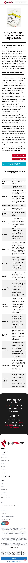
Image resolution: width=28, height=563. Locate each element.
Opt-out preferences (11, 561)
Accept (14, 558)
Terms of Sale (4, 513)
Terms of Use (4, 510)
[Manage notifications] (25, 560)
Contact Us (3, 469)
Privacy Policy (18, 561)
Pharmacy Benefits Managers (7, 516)
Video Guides (4, 457)
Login (2, 483)
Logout (2, 486)
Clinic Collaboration (5, 507)
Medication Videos (5, 460)
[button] (26, 547)
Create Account (4, 454)
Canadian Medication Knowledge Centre (9, 505)
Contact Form (14, 428)
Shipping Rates (4, 492)
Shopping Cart (4, 489)
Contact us (10, 406)
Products (3, 463)
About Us (3, 466)
